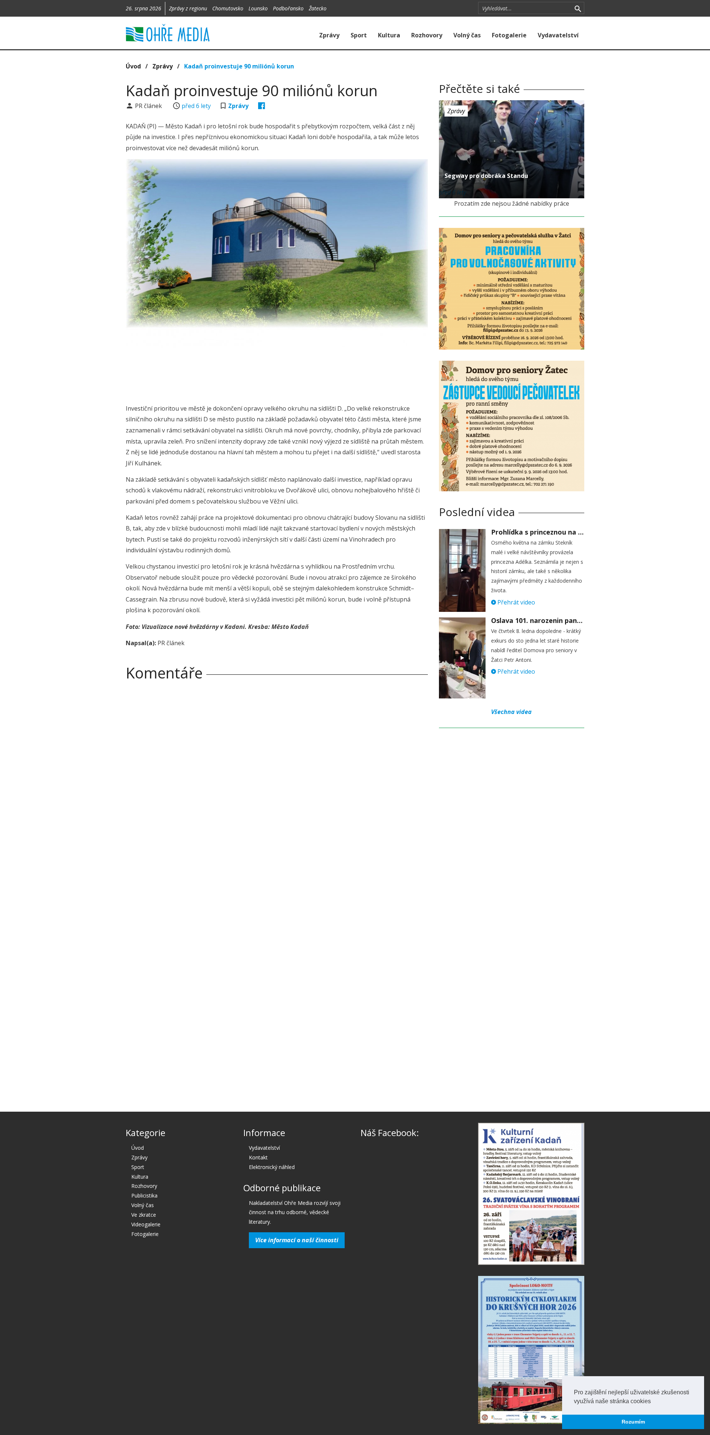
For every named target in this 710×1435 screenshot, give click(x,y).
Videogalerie (145, 1224)
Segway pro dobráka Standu (486, 176)
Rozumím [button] (633, 1422)
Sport (359, 35)
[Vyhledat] (578, 8)
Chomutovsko (227, 8)
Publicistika (144, 1195)
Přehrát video (515, 602)
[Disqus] (277, 789)
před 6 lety (196, 106)
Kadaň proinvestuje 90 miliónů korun (239, 66)
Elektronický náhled (272, 1166)
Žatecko (318, 8)
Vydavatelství (558, 35)
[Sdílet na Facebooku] (261, 106)
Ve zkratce (143, 1214)
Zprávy (329, 35)
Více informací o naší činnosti (296, 1240)
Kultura (389, 35)
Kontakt (258, 1157)
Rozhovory (426, 35)
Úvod (133, 66)
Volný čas (467, 35)
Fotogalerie (509, 35)
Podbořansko (288, 8)
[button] (653, 1402)
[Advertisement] (276, 373)
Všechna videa (511, 712)
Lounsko (258, 8)
